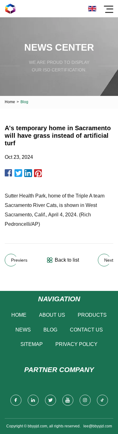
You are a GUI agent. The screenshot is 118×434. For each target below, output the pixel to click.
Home (10, 102)
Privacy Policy (76, 344)
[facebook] (15, 400)
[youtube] (67, 400)
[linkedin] (33, 400)
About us (52, 315)
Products (92, 315)
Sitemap (31, 344)
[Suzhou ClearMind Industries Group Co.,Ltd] (10, 8)
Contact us (86, 329)
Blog (50, 329)
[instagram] (85, 400)
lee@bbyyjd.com (97, 426)
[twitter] (50, 400)
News (23, 329)
